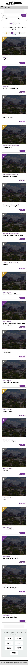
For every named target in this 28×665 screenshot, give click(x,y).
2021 (19, 638)
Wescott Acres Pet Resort (10, 176)
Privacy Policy (16, 663)
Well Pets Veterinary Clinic (10, 587)
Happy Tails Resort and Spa (11, 382)
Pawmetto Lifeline (8, 529)
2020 (9, 638)
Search (23, 15)
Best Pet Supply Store (7, 409)
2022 (9, 643)
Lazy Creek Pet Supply (9, 441)
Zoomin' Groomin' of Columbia (12, 294)
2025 (19, 648)
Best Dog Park (6, 57)
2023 (19, 643)
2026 (14, 653)
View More (22, 62)
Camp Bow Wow (7, 147)
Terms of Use (11, 663)
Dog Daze (5, 59)
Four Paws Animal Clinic (10, 617)
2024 (9, 648)
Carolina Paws (7, 352)
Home (8, 7)
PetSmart (5, 470)
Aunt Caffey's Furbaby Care (11, 206)
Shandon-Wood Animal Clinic (11, 558)
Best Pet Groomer (7, 292)
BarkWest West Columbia (10, 88)
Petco (4, 499)
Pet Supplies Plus (8, 411)
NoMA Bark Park (8, 117)
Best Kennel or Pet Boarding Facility (11, 145)
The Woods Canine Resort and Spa (13, 235)
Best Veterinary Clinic (7, 527)
